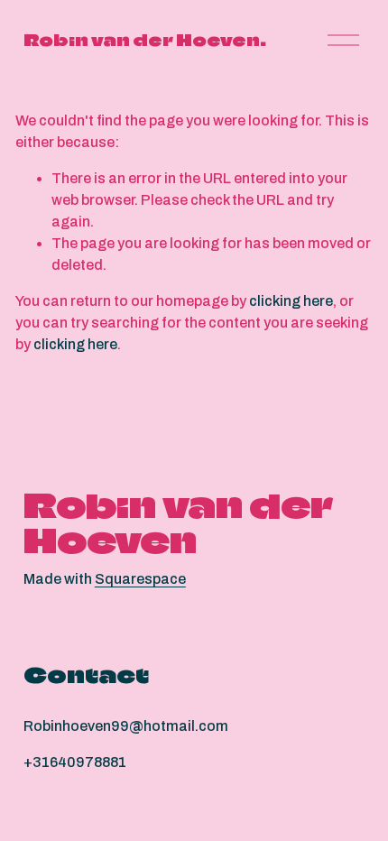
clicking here (291, 301)
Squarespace (140, 579)
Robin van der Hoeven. (144, 40)
